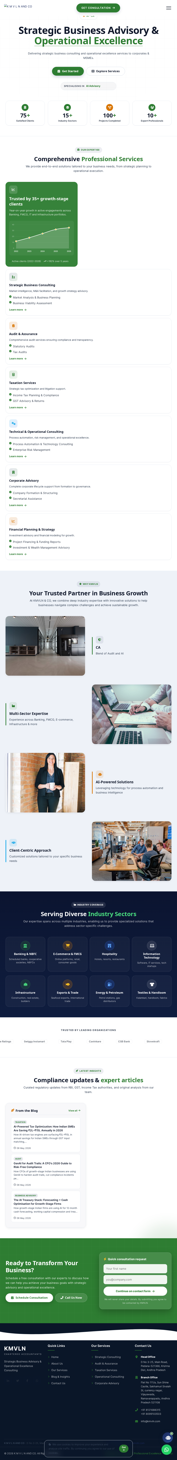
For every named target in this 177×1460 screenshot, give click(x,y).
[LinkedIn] (8, 1381)
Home (55, 1357)
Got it (124, 1448)
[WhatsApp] (37, 1381)
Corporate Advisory (107, 1383)
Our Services (59, 1370)
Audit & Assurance (106, 1363)
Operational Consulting (109, 1376)
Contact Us (58, 1383)
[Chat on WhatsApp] (166, 1449)
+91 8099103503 (151, 1413)
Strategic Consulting (108, 1357)
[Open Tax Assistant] (167, 1437)
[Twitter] (17, 1381)
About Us (57, 1363)
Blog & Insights (60, 1376)
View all (72, 1110)
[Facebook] (27, 1381)
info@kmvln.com (150, 1421)
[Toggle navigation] (169, 8)
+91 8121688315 (150, 1409)
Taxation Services (106, 1370)
